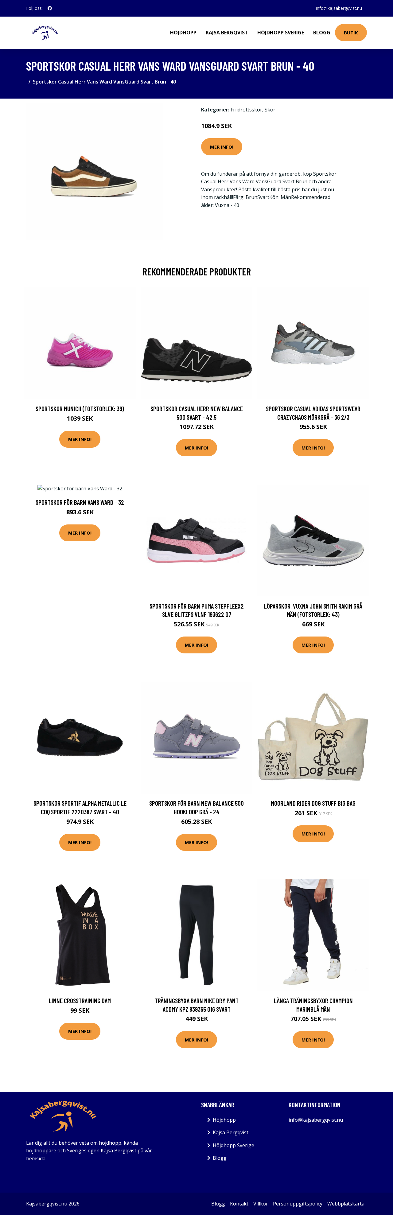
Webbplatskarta (345, 1203)
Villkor (260, 1203)
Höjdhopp (183, 32)
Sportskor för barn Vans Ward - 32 (80, 502)
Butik (351, 32)
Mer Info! (221, 147)
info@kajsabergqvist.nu (339, 8)
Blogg (321, 32)
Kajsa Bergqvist (227, 32)
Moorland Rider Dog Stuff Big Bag (313, 803)
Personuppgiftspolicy (297, 1203)
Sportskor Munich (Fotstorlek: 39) (80, 408)
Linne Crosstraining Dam (80, 1000)
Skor (270, 109)
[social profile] (49, 8)
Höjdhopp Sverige (280, 32)
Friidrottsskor (246, 109)
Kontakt (239, 1203)
